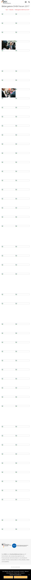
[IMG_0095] (9, 102)
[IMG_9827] (22, 382)
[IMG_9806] (22, 430)
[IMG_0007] (9, 391)
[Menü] (25, 2)
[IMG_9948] (22, 298)
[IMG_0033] (9, 45)
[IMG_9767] (9, 400)
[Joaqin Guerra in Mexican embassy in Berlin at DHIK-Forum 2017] (9, 509)
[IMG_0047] (9, 54)
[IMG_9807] (22, 17)
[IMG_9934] (22, 60)
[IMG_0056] (9, 235)
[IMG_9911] (22, 156)
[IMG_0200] (9, 336)
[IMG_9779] (22, 283)
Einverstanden (8, 577)
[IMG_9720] (9, 147)
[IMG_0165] (22, 391)
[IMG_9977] (9, 156)
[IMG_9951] (22, 466)
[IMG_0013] (22, 129)
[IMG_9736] (9, 307)
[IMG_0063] (22, 268)
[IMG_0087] (9, 494)
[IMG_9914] (9, 220)
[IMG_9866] (22, 439)
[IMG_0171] (22, 494)
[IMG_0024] (9, 484)
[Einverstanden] (29, 575)
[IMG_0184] (22, 120)
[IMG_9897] (22, 336)
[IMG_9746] (9, 111)
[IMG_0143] (22, 211)
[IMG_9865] (22, 484)
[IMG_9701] (22, 327)
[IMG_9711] (22, 138)
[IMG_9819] (22, 409)
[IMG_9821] (22, 457)
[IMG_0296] (22, 364)
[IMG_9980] (9, 83)
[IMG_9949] (9, 175)
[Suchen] (29, 2)
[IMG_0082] (9, 373)
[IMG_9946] (9, 277)
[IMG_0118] (9, 92)
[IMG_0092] (9, 448)
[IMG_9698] (22, 345)
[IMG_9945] (22, 202)
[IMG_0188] (22, 373)
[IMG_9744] (9, 165)
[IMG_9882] (9, 193)
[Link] (6, 2)
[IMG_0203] (22, 184)
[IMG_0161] (22, 259)
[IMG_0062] (22, 220)
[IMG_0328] (9, 26)
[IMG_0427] (9, 466)
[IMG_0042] (22, 26)
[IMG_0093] (22, 165)
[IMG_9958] (9, 364)
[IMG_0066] (22, 250)
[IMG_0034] (9, 268)
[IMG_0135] (22, 532)
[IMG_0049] (9, 202)
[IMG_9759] (9, 532)
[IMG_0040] (9, 382)
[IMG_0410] (22, 83)
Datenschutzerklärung (21, 577)
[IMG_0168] (9, 138)
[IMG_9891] (22, 175)
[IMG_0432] (9, 74)
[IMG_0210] (22, 400)
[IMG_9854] (22, 475)
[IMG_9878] (22, 193)
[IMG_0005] (22, 92)
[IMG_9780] (22, 45)
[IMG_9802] (9, 327)
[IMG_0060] (22, 74)
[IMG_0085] (9, 120)
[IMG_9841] (22, 448)
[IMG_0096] (9, 523)
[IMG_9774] (9, 415)
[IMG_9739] (9, 250)
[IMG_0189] (22, 523)
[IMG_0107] (22, 102)
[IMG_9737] (9, 345)
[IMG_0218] (9, 457)
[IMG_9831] (9, 211)
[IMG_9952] (22, 111)
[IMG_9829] (22, 147)
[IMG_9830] (9, 17)
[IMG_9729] (9, 259)
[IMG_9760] (9, 184)
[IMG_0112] (22, 35)
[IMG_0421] (9, 355)
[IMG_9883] (22, 355)
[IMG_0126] (9, 475)
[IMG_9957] (22, 229)
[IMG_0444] (9, 129)
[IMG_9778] (9, 298)
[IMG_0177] (9, 430)
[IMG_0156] (22, 503)
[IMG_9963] (9, 35)
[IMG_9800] (9, 439)
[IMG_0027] (22, 313)
